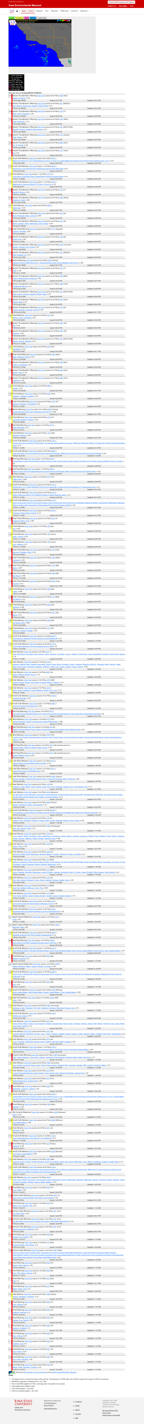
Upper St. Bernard (27, 864)
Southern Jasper (52, 896)
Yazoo (97, 836)
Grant (47, 820)
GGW (53, 776)
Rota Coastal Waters (35, 992)
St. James (115, 862)
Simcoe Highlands (18, 721)
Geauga (21, 310)
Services (74, 11)
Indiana (15, 98)
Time (26, 18)
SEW (51, 940)
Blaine (59, 664)
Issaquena (83, 836)
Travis (62, 1162)
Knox (51, 690)
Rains (33, 1065)
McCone (15, 779)
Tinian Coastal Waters (68, 992)
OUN (61, 119)
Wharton (31, 1182)
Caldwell (99, 1034)
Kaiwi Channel (99, 951)
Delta (48, 1065)
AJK (53, 1013)
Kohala (48, 176)
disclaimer (123, 6)
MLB (49, 260)
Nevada (36, 1042)
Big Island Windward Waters (39, 951)
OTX (51, 425)
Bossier (68, 1034)
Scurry (33, 674)
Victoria (15, 682)
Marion (20, 836)
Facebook (78, 1402)
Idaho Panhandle (18, 427)
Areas (31, 11)
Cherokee (76, 1023)
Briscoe (81, 787)
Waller (24, 1180)
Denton (23, 828)
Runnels (41, 654)
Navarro (15, 1296)
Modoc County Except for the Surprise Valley (80, 471)
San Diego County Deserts (44, 1198)
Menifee (19, 106)
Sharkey (91, 836)
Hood (56, 1057)
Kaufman (61, 1057)
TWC (55, 1250)
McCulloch (21, 654)
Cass (113, 1023)
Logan (72, 664)
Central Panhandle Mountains (22, 1073)
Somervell (49, 1057)
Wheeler (15, 805)
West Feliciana (44, 862)
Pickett (31, 247)
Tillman (62, 667)
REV (51, 745)
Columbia (20, 1042)
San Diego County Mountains (47, 794)
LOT (53, 901)
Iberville (72, 862)
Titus (14, 1026)
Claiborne (120, 836)
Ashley (14, 846)
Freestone (44, 1008)
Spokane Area (33, 1081)
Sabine (25, 1023)
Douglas (30, 396)
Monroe (22, 192)
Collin (29, 828)
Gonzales (40, 1162)
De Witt (33, 1162)
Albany (19, 137)
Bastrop (56, 1162)
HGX (48, 1177)
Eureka (14, 239)
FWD (48, 826)
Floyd (76, 787)
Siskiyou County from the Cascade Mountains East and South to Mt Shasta (38, 471)
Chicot (20, 846)
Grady (14, 536)
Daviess (25, 1205)
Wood (14, 216)
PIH (51, 711)
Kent (52, 787)
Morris (122, 1023)
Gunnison (15, 552)
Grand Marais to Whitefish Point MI (24, 638)
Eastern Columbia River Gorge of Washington (42, 721)
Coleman (105, 654)
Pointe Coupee (33, 862)
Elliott (14, 294)
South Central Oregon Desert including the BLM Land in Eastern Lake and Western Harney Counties (87, 461)
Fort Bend (15, 1182)
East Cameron (110, 872)
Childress (15, 787)
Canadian (78, 664)
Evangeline (65, 872)
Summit (35, 310)
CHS (53, 401)
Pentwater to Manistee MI (101, 974)
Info (46, 11)
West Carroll (25, 854)
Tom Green (61, 654)
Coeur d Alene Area (52, 1073)
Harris (19, 1180)
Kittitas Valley (17, 479)
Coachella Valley (28, 1198)
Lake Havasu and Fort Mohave (23, 1229)
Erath (14, 1057)
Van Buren (47, 966)
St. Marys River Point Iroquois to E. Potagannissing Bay (76, 487)
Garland (66, 820)
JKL (61, 103)
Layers (11, 18)
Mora (23, 623)
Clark (18, 880)
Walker (42, 1182)
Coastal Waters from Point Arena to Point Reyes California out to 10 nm (88, 1096)
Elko (19, 239)
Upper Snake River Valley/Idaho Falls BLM (85, 714)
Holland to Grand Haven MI (42, 974)
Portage (15, 310)
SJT (48, 652)
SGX (48, 792)
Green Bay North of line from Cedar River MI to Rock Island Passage (36, 453)
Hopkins (19, 1065)
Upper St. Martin (47, 872)
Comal (47, 1162)
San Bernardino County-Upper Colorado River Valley (30, 1221)
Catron (14, 591)
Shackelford (97, 654)
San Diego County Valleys (113, 794)
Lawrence (76, 836)
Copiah (15, 838)
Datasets (39, 11)
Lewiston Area (79, 1073)
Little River (55, 1042)
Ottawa (14, 966)
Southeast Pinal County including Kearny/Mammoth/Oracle (61, 1253)
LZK (61, 111)
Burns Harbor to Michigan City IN (41, 903)
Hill (35, 1008)
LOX (53, 644)
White (14, 114)
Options (33, 18)
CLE (61, 307)
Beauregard (37, 872)
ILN (48, 1143)
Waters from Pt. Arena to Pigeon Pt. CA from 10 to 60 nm (31, 184)
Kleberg (21, 682)
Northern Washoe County (21, 755)
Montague (15, 1008)
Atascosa (15, 1162)
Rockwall (68, 1057)
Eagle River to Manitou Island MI (86, 812)
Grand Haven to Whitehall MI (22, 974)
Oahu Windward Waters (20, 951)
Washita (22, 664)
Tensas (70, 854)
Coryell (89, 1065)
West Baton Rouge (82, 862)
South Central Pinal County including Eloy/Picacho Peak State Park (99, 1255)
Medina (15, 318)
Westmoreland (23, 278)
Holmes (63, 836)
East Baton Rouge (95, 862)
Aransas (43, 682)
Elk (13, 153)
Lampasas (72, 1065)
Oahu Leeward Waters (112, 951)
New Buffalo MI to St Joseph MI (23, 911)
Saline (77, 820)
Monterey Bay (17, 168)
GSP (61, 323)
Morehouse (35, 854)
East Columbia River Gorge (73, 737)
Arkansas (59, 820)
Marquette (15, 927)
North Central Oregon (56, 737)
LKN (61, 237)
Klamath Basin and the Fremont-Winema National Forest (32, 461)
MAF (48, 672)
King (48, 787)
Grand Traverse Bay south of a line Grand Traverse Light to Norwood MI (37, 503)
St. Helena (64, 862)
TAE (48, 534)
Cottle (33, 787)
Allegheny (20, 357)
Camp (117, 1023)
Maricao (23, 435)
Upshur (31, 1023)
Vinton (41, 223)
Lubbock (66, 787)
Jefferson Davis (50, 838)
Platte (14, 137)
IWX (53, 909)
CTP (61, 150)
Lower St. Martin (87, 872)
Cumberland (16, 286)
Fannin (43, 1065)
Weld (20, 302)
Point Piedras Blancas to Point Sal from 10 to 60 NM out (31, 1138)
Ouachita (48, 880)
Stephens (39, 667)
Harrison (84, 1023)
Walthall (24, 888)
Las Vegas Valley (18, 1213)
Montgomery (27, 106)
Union (43, 1034)
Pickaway (15, 1146)
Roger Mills (41, 664)
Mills (85, 1065)
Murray (112, 664)
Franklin (41, 838)
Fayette (111, 1162)
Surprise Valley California (21, 747)
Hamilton (79, 1065)
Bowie (19, 1026)
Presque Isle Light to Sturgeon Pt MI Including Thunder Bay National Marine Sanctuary (42, 443)
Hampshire (16, 200)
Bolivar (26, 836)
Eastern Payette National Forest (47, 729)
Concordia (77, 854)
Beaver (27, 357)
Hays (66, 1162)
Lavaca (28, 1162)
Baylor (14, 690)
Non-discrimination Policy (110, 1410)
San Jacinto (31, 1180)
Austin (49, 1180)
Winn (109, 1034)
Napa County (17, 1198)
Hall (86, 787)
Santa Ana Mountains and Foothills (70, 794)
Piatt (14, 1281)
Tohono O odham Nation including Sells (26, 1253)
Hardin (18, 896)
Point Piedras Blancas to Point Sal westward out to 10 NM (32, 646)
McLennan (60, 1008)
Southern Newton (65, 896)
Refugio (49, 682)
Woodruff (26, 114)
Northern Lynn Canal (19, 1016)
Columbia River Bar (19, 698)
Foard (14, 121)
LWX (61, 197)
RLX (61, 213)
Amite (37, 888)
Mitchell (21, 674)
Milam (104, 1065)
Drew (67, 880)
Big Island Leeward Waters (79, 1049)
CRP (48, 680)
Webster (62, 1034)
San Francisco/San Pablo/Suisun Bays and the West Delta (43, 168)
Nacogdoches (57, 1023)
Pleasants (20, 216)
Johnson (22, 129)
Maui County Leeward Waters (82, 951)
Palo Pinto (86, 1057)
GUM (53, 990)
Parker (80, 1057)
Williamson (78, 1162)
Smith (95, 1023)
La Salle (80, 1034)
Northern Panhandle (66, 1073)
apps (132, 6)
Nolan (117, 654)
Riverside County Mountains (93, 794)
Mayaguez (16, 435)
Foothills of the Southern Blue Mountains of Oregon (30, 737)
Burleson (116, 1180)
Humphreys (56, 836)
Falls (38, 1008)
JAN (48, 834)
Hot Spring (27, 820)
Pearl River (16, 888)
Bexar (117, 1162)
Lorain (20, 318)
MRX (49, 205)
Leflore (39, 836)
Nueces (27, 682)
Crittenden (16, 380)
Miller (61, 1042)
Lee (13, 145)
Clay (27, 247)
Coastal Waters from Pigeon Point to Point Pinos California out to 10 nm (84, 161)
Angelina (49, 1023)
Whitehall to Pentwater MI (83, 974)
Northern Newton (40, 896)
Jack (18, 828)
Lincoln (15, 836)
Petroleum (71, 779)
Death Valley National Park (59, 1221)
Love (57, 667)
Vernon (14, 872)
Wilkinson (30, 888)
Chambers (23, 1182)
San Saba (29, 654)
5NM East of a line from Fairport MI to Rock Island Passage (81, 453)
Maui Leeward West (38, 176)
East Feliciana (55, 862)
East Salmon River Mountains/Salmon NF (26, 714)
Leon (14, 544)
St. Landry (77, 872)
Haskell (74, 654)
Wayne (14, 615)
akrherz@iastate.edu (50, 1408)
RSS (76, 1418)
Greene (26, 1237)
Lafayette (57, 872)
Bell (66, 1065)
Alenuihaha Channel (62, 1049)
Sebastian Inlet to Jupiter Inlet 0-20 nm (25, 263)
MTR (53, 158)
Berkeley (15, 404)
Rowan (19, 294)
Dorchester (31, 404)
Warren (69, 836)
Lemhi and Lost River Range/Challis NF (56, 714)
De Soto (37, 1034)
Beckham (15, 664)
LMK (61, 284)
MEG (61, 143)
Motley (28, 787)
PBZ (61, 96)
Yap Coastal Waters (19, 1122)
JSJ (48, 433)
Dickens (38, 787)
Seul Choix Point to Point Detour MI (24, 706)
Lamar (38, 1065)
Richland (42, 854)
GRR (57, 964)
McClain (93, 664)
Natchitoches (116, 1034)
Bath (14, 106)
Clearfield (22, 231)
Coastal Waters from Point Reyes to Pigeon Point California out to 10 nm (37, 1096)
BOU (61, 299)
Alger (22, 927)
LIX (48, 860)
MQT (53, 451)
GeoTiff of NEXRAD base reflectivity (64, 1372)
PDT (48, 477)
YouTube (78, 1414)
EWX (48, 1159)
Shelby (14, 372)
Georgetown (16, 349)
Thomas (20, 536)
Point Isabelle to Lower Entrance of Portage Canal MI (30, 812)
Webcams (83, 11)
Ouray (29, 552)
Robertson (29, 1008)
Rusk (70, 1023)
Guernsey (15, 1107)
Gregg (90, 1023)
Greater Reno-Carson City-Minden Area (26, 771)
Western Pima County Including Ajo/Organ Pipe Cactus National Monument (49, 1255)
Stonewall (58, 787)
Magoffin (15, 129)
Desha (42, 880)
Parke (18, 1359)
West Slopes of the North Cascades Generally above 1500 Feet (34, 943)
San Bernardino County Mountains (24, 794)
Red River (106, 1023)
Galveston (79, 1180)
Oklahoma (86, 664)
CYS (61, 135)
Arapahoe (15, 396)
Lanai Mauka (16, 176)
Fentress (22, 247)
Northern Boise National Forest (69, 729)
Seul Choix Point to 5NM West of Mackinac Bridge (80, 503)
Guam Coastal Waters (20, 992)
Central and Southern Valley (57, 779)
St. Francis (19, 145)
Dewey (48, 664)
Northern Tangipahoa (19, 862)
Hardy (23, 200)
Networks (54, 11)
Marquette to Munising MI (21, 935)
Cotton (74, 667)
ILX (48, 1242)
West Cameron (99, 872)
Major (28, 664)
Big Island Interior (57, 176)
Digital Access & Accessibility (111, 1415)
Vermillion (24, 1359)
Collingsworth (37, 805)
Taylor (47, 654)
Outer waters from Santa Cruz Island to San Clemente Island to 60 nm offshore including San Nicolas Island (49, 1169)
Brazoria (43, 1180)
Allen (71, 872)
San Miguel (16, 576)
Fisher (111, 654)
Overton (15, 247)
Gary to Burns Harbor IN (20, 903)
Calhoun (56, 682)
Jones (90, 654)
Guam (14, 1000)
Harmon (80, 667)
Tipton (20, 372)
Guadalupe (97, 1162)
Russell (15, 388)
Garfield (33, 664)
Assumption (107, 862)
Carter (52, 667)
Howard (27, 674)
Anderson (15, 333)
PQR (53, 696)
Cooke (22, 1008)
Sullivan (20, 1304)
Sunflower (32, 836)
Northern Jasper (27, 896)
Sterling (122, 654)
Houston (109, 1180)
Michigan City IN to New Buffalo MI (47, 911)
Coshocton (16, 560)
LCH (48, 870)
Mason (27, 216)
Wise (14, 828)
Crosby (22, 787)
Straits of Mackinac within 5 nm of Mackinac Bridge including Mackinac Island (39, 495)
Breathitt (29, 129)
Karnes (22, 1162)
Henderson (23, 1296)
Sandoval (15, 607)
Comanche (31, 667)
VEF (55, 1211)
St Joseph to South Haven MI (63, 974)
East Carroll (16, 854)
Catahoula (63, 854)
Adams (35, 838)
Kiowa (24, 667)
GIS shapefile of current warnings (34, 1372)
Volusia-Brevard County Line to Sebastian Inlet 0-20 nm (59, 263)
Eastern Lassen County (39, 747)
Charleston (23, 404)
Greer (19, 667)
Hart (13, 325)
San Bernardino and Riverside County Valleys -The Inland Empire (35, 797)
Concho (68, 654)
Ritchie (22, 521)
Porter (14, 919)
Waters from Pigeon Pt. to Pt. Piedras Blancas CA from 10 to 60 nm (35, 161)
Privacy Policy (106, 1413)
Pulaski (41, 820)
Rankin (114, 836)
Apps (24, 11)
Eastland (61, 1065)
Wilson (90, 1162)
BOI (51, 727)
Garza (44, 787)
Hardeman (21, 121)
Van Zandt (26, 1065)
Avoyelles (28, 872)
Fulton (20, 1289)
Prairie (19, 114)
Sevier (42, 1042)
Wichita (46, 690)
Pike (14, 880)
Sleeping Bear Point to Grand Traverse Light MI (54, 505)
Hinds (109, 836)
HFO (48, 174)
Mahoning (15, 630)
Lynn (71, 787)
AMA (48, 802)
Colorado (102, 1180)
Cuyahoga (28, 310)
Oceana (34, 966)
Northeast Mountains (19, 1081)
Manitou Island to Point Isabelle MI (62, 812)
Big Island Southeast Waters (44, 1049)
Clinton (14, 365)
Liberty (122, 1180)
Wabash (15, 958)
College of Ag (19, 1407)
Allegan (40, 966)
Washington (16, 208)
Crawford (15, 1312)
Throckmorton (82, 654)
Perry (21, 820)
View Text (41, 96)
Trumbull (23, 630)
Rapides (21, 872)
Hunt (14, 1065)
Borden (15, 674)
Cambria (15, 231)
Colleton (31, 419)
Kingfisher (65, 664)
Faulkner (15, 820)
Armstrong (22, 98)
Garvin (107, 664)
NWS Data (64, 11)
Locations (19, 18)
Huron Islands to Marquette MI (41, 935)
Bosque (67, 1008)
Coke (35, 654)
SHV (48, 1021)
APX (53, 441)
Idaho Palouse (39, 1073)
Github (77, 1410)
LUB (48, 784)
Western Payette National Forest (23, 729)
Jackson (33, 216)
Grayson (54, 1065)
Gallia (27, 223)
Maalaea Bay (29, 1049)
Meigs (46, 223)
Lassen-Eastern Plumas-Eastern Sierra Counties (29, 763)
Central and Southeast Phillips (36, 779)
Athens (14, 223)
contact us (112, 6)
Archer (20, 690)
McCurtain (16, 1130)
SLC (53, 612)
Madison (103, 836)
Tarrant (19, 1057)
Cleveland (100, 664)
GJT (53, 550)
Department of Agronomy (22, 1410)
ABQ (53, 573)
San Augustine (39, 1023)
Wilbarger (39, 690)
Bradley (61, 880)
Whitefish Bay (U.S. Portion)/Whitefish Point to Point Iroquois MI (34, 487)
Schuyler (15, 1245)
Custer (53, 664)
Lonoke (52, 820)
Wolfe (46, 106)
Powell (40, 106)
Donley (29, 805)
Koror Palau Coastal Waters (22, 1154)
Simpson (21, 838)
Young (32, 1057)
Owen (20, 1265)
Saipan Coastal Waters (51, 992)
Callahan (53, 654)
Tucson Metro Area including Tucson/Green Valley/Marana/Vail (34, 1257)
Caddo (118, 664)
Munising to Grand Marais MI (47, 638)
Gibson (19, 1190)
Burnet (71, 1162)
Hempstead (29, 1042)
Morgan (34, 106)
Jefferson (23, 396)
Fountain (34, 1367)
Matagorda (88, 1180)
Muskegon (21, 966)
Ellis (36, 1057)
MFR (51, 459)
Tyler (27, 521)
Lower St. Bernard (40, 864)
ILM (48, 347)
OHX (61, 245)
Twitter (77, 1406)
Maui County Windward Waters (61, 951)
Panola (65, 1023)
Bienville (22, 1034)
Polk (38, 1180)
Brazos (37, 1182)
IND (48, 956)
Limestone (52, 1008)
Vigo (14, 1351)
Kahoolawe (26, 176)
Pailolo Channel (18, 1049)
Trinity (14, 1180)
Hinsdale (23, 552)
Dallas (23, 880)
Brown (14, 654)
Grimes (64, 1180)
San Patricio (35, 682)
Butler (14, 357)
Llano (85, 1162)
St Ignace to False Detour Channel (24, 513)
